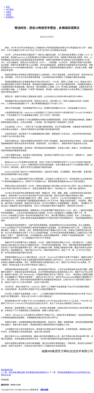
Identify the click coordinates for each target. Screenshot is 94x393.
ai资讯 (8, 12)
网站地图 (44, 390)
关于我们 (10, 9)
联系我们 (10, 17)
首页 (8, 7)
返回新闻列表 (7, 370)
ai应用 (8, 15)
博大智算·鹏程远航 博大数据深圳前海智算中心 (29, 372)
